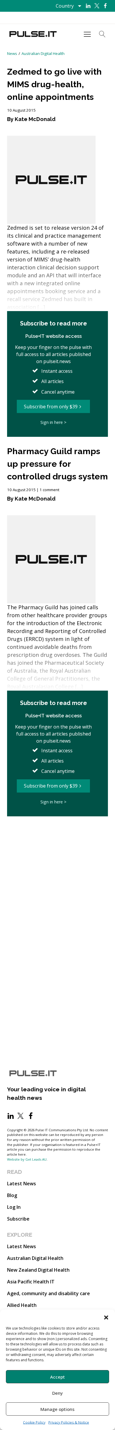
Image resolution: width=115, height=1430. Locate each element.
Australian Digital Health (43, 53)
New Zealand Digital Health (38, 1270)
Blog (12, 1195)
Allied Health (22, 1305)
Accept (57, 1377)
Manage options (57, 1409)
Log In (14, 1207)
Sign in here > (53, 422)
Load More (57, 834)
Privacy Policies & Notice (68, 1422)
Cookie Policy (34, 1422)
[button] (106, 1317)
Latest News (21, 1183)
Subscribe (18, 1219)
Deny (57, 1393)
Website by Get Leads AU (27, 1159)
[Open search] (102, 34)
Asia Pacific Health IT (31, 1281)
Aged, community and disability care (48, 1293)
